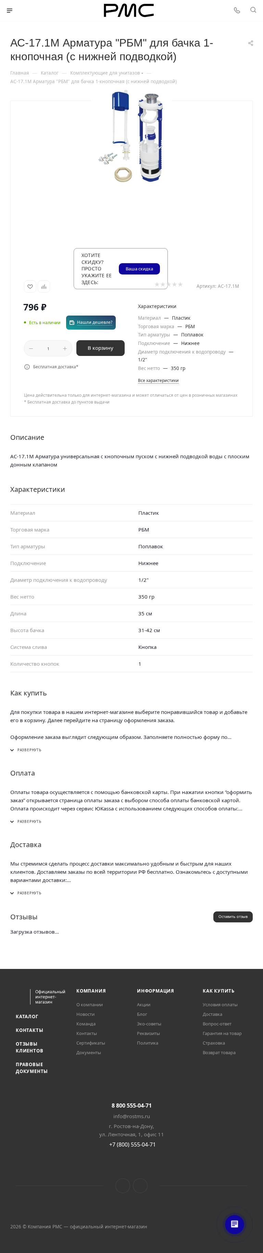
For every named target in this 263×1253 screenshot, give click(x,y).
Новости (85, 1014)
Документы (88, 1052)
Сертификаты (90, 1043)
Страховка (214, 1043)
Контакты (29, 1030)
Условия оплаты (220, 1004)
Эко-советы (149, 1024)
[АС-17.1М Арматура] (131, 138)
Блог (142, 1014)
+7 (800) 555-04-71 (132, 1144)
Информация (155, 991)
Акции (143, 1004)
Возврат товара (219, 1052)
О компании (89, 1004)
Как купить (219, 991)
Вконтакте (122, 1185)
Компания (91, 991)
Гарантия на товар (222, 1033)
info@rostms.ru (131, 1116)
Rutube (140, 1185)
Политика (147, 1043)
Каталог (27, 1016)
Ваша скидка (139, 269)
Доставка (212, 1014)
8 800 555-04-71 (132, 1105)
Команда (86, 1024)
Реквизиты (148, 1033)
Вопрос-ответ (217, 1024)
